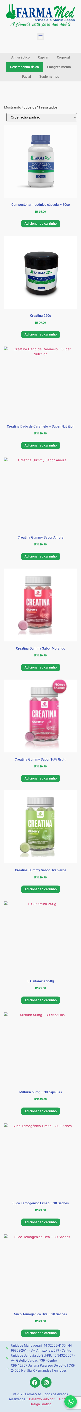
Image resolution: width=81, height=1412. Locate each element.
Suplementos (49, 77)
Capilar (43, 57)
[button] (40, 36)
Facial (26, 77)
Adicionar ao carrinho (41, 224)
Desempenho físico (24, 67)
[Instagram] (46, 1382)
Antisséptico (20, 57)
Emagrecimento (59, 67)
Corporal (63, 57)
